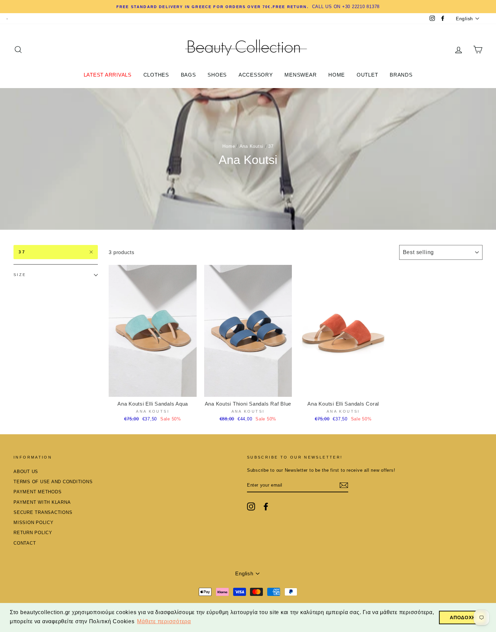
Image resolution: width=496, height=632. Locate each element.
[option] (248, 6)
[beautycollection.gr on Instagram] (251, 506)
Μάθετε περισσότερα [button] (164, 621)
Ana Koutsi (252, 146)
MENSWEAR (300, 75)
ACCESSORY (256, 75)
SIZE (19, 275)
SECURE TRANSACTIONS (42, 512)
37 (22, 252)
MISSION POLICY (33, 522)
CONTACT (24, 543)
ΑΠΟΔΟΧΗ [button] (462, 617)
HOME (336, 75)
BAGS (188, 75)
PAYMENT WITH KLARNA (42, 502)
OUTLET (367, 75)
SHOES (217, 75)
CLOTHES (156, 75)
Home (228, 146)
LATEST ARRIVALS (108, 75)
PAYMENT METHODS (37, 491)
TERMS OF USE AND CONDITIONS (52, 481)
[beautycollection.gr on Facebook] (266, 506)
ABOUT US (25, 471)
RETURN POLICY (32, 532)
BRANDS (401, 75)
